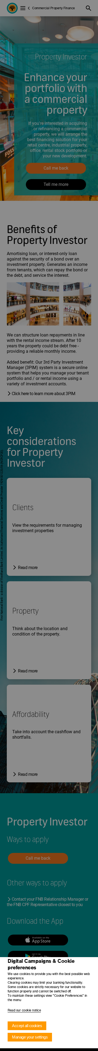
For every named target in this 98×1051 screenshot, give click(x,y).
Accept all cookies (27, 1025)
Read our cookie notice (24, 1010)
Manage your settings (30, 1037)
